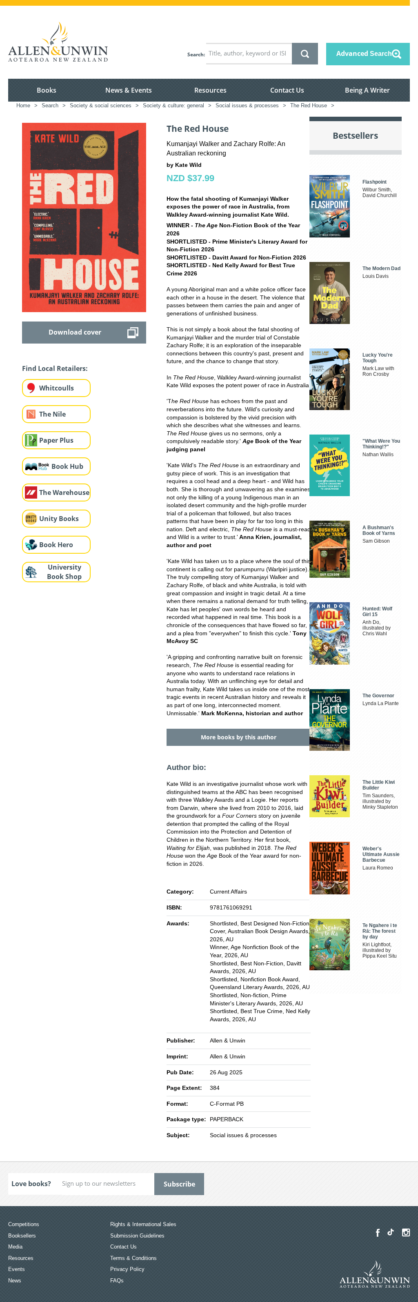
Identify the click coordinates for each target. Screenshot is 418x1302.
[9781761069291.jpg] (84, 217)
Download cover (75, 332)
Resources (210, 90)
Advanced (364, 53)
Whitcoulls (56, 388)
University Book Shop (64, 572)
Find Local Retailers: (55, 368)
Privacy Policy (127, 1269)
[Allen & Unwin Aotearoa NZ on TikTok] (390, 1232)
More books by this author (238, 737)
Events (16, 1269)
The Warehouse (64, 492)
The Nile (52, 414)
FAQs (117, 1281)
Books (46, 90)
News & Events (128, 90)
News (14, 1281)
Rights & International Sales (143, 1224)
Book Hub (67, 466)
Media (15, 1247)
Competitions (23, 1224)
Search (195, 54)
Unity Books (59, 518)
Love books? (31, 1183)
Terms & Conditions (133, 1258)
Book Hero (56, 544)
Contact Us (287, 90)
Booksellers (22, 1236)
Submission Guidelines (137, 1236)
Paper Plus (56, 440)
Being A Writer (367, 90)
